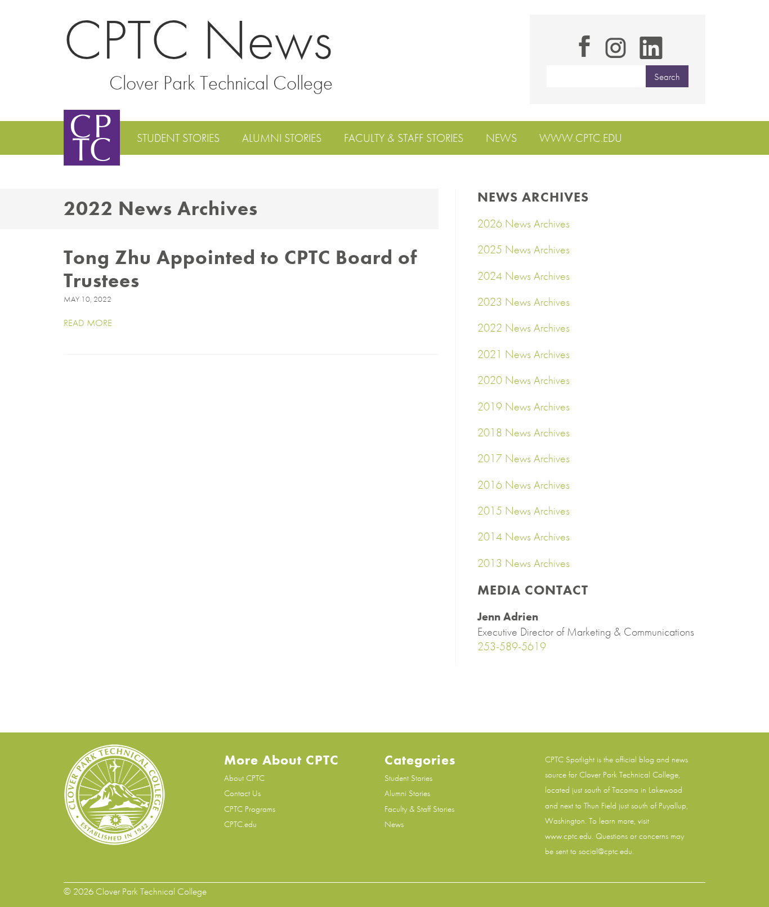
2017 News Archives (523, 458)
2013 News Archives (523, 563)
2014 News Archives (523, 536)
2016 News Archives (523, 484)
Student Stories (178, 138)
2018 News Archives (523, 432)
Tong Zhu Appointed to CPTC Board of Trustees (240, 269)
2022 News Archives (523, 327)
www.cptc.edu (580, 138)
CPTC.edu (240, 824)
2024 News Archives (523, 276)
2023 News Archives (523, 301)
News (501, 138)
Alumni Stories (281, 138)
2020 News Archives (523, 380)
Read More (88, 323)
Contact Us (242, 793)
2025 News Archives (523, 249)
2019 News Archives (523, 406)
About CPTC (244, 778)
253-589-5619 (511, 646)
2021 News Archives (523, 354)
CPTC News (198, 39)
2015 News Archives (523, 510)
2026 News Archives (523, 223)
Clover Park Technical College (221, 83)
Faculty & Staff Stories (403, 138)
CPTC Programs (249, 809)
